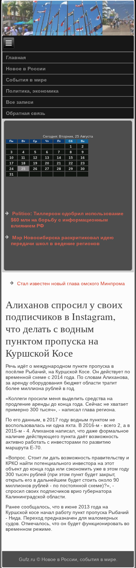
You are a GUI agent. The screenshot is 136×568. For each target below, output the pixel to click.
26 (35, 169)
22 (71, 163)
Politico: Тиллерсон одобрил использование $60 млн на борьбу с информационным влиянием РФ (67, 219)
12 (35, 157)
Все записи (19, 102)
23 (83, 163)
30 (83, 169)
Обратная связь (25, 113)
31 (11, 174)
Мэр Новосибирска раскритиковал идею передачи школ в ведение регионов (62, 241)
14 (59, 157)
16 (83, 157)
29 (71, 169)
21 (59, 163)
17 (11, 163)
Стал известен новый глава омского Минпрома (71, 283)
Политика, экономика (32, 91)
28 (59, 169)
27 (47, 169)
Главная (16, 57)
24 (11, 169)
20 (47, 163)
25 (23, 169)
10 (11, 157)
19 (35, 163)
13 (47, 157)
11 (23, 157)
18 (23, 163)
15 (71, 157)
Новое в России (26, 68)
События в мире (26, 80)
